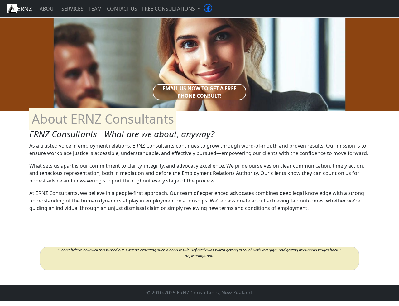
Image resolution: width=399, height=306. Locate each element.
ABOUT (48, 8)
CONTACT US (122, 8)
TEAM (95, 8)
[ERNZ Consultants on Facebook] (208, 10)
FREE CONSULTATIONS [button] (169, 8)
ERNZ (24, 8)
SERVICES (72, 8)
